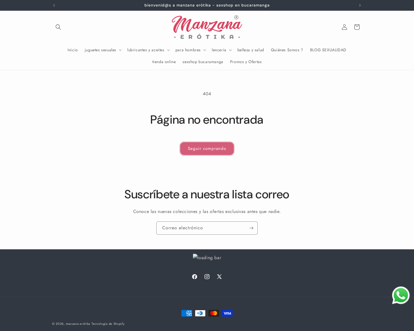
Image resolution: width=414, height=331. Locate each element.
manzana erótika (78, 323)
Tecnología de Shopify (108, 323)
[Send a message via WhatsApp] (401, 295)
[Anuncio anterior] (54, 5)
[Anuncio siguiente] (360, 5)
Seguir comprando (207, 148)
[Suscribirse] (251, 228)
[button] (58, 27)
